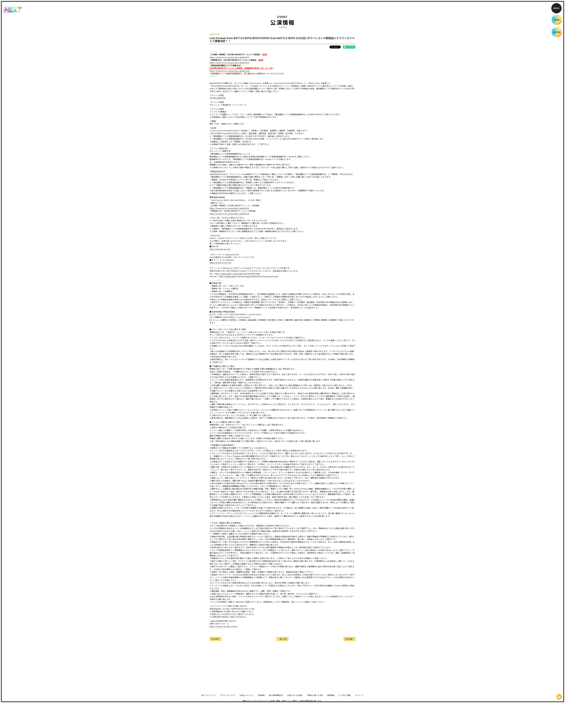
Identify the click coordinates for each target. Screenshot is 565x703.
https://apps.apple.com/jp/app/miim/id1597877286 (237, 273)
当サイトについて (208, 695)
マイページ (359, 695)
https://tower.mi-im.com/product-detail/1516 (229, 62)
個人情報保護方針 (276, 695)
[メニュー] (556, 8)
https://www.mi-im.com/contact (223, 626)
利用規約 (261, 695)
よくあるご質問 (344, 695)
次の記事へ (349, 639)
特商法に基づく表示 (315, 695)
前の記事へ (215, 639)
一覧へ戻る (282, 639)
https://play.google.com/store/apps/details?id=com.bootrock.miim (248, 276)
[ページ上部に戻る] (559, 697)
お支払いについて (247, 695)
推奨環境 (330, 695)
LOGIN (556, 32)
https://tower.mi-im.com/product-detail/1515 (229, 57)
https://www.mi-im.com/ (220, 249)
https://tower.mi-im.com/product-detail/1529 (229, 70)
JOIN (556, 20)
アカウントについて (227, 695)
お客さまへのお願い (295, 695)
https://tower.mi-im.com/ (221, 262)
